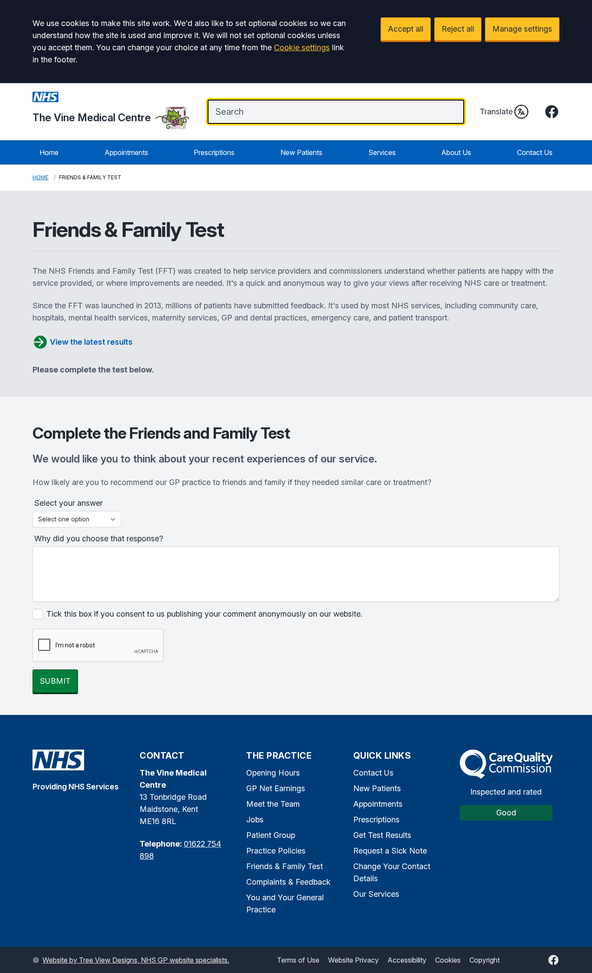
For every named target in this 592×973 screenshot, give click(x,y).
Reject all (458, 28)
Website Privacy (353, 960)
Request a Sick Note (390, 850)
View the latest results (91, 341)
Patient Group (270, 835)
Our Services (376, 894)
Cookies (448, 960)
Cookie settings (302, 47)
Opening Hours (273, 772)
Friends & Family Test (284, 866)
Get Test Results (382, 835)
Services (382, 152)
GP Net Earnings (275, 788)
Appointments (126, 152)
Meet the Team (273, 803)
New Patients (301, 152)
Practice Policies (276, 850)
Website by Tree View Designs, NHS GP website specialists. (135, 960)
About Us (456, 152)
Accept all (405, 28)
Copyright (484, 960)
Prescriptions (214, 152)
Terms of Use (298, 960)
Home (49, 152)
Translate (496, 111)
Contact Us (535, 152)
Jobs (254, 819)
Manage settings (522, 28)
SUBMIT (55, 680)
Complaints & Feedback (288, 881)
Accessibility (406, 960)
